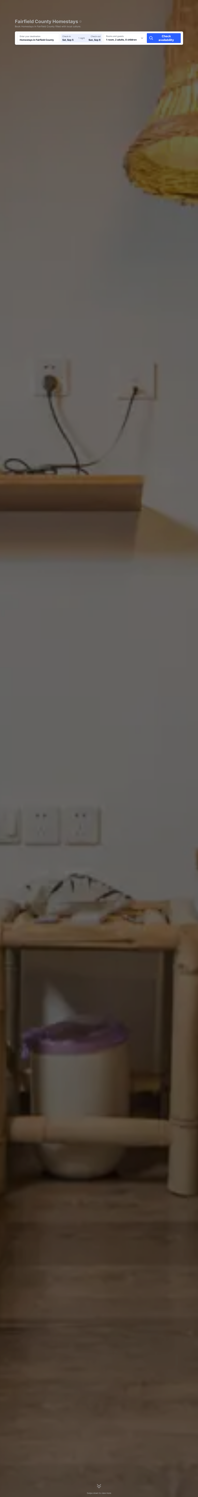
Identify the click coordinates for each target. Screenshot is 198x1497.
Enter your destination (30, 36)
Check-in (66, 36)
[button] (173, 4)
